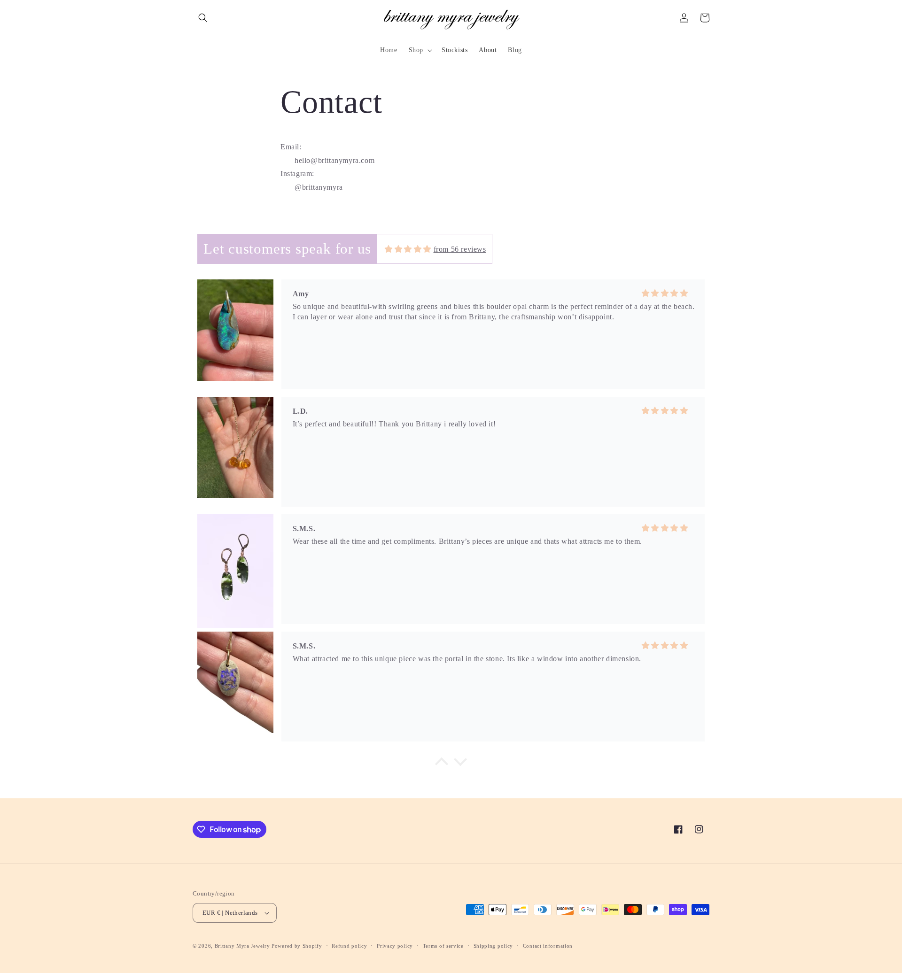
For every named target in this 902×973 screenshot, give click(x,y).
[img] (408, 249)
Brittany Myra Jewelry (242, 946)
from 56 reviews (460, 249)
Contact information (548, 946)
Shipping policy (493, 946)
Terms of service (443, 946)
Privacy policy (395, 946)
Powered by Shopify (297, 946)
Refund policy (349, 946)
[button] (203, 18)
